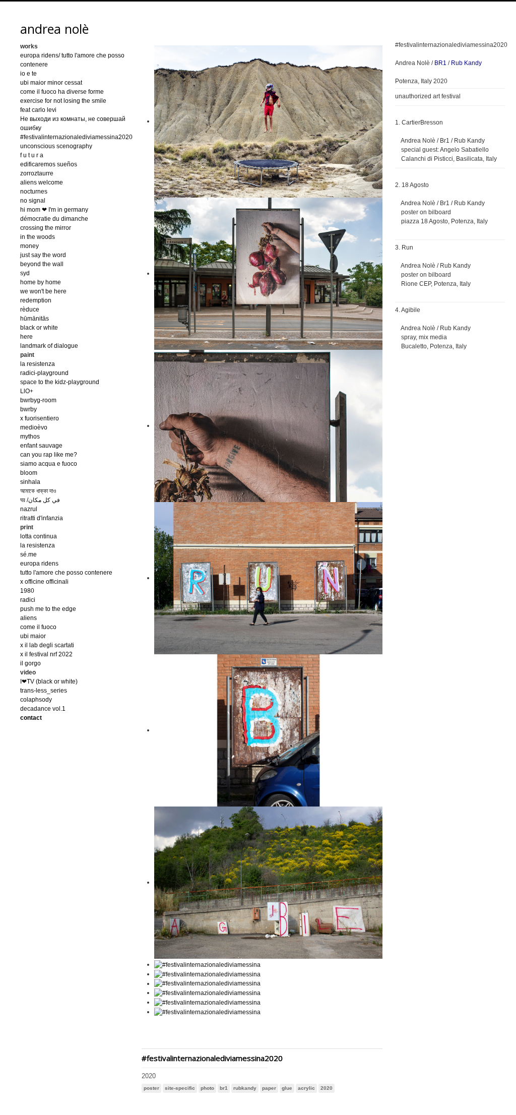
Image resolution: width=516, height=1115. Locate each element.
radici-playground (44, 373)
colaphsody (36, 699)
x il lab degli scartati (47, 645)
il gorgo (30, 663)
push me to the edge (48, 608)
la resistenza (37, 363)
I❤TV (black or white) (49, 681)
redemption (35, 300)
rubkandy (244, 1088)
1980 (27, 590)
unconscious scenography (56, 146)
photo (207, 1088)
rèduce (29, 309)
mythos (30, 436)
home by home (40, 282)
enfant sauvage (41, 445)
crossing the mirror (45, 227)
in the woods (37, 236)
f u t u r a (31, 155)
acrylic (306, 1088)
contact (31, 717)
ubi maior (33, 636)
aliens (28, 618)
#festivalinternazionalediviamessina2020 (76, 137)
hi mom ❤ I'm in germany (54, 209)
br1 (224, 1088)
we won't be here (43, 291)
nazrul (28, 509)
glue (287, 1088)
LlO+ (26, 391)
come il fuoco (38, 627)
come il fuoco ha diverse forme (62, 91)
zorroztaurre (36, 173)
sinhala (30, 481)
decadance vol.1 (43, 708)
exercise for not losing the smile (63, 100)
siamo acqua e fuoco (48, 463)
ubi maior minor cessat (51, 82)
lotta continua (38, 536)
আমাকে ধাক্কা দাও (38, 490)
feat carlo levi (38, 109)
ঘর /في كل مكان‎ (40, 500)
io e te (28, 73)
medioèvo (33, 427)
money (29, 246)
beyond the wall (41, 264)
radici (27, 599)
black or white (39, 327)
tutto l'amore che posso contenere (66, 572)
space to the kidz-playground (59, 382)
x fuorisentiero (39, 418)
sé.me (28, 554)
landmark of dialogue (49, 345)
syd (25, 273)
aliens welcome (41, 182)
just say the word (43, 255)
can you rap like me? (48, 454)
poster (151, 1088)
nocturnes (33, 191)
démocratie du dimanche (54, 218)
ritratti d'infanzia (41, 518)
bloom (28, 472)
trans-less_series (43, 690)
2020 (326, 1088)
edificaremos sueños (48, 164)
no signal (32, 200)
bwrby (28, 409)
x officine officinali (44, 581)
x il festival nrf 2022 (46, 654)
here (26, 336)
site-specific (180, 1088)
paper (269, 1088)
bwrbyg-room (38, 400)
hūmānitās (34, 318)
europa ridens (39, 563)
